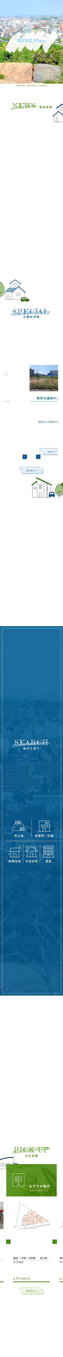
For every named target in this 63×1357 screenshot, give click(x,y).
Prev (25, 457)
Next (38, 457)
